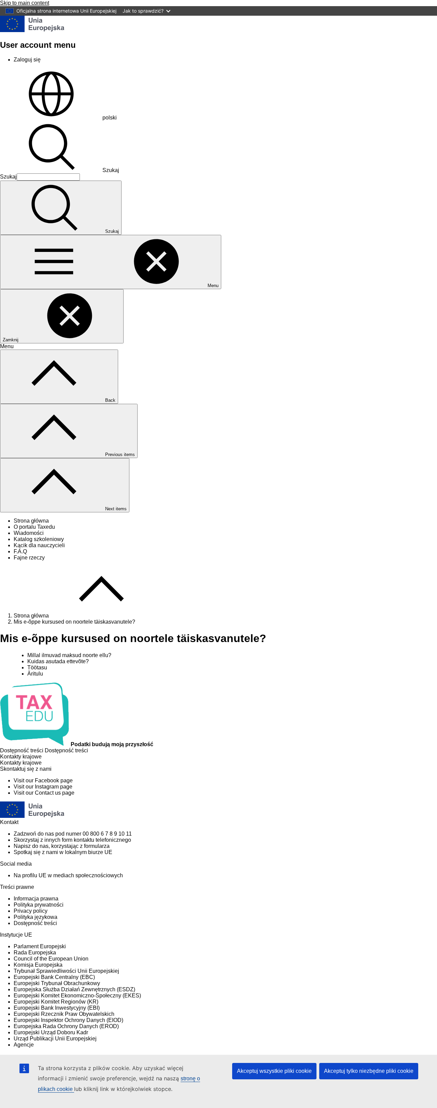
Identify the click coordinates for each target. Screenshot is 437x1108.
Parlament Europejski (40, 946)
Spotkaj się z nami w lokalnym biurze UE (63, 852)
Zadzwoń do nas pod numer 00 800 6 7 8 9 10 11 (73, 834)
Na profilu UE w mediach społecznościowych (68, 875)
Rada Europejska (35, 952)
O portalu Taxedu (34, 527)
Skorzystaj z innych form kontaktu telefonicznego (72, 840)
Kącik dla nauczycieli (39, 545)
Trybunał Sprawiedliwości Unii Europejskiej (66, 971)
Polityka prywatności (39, 905)
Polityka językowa (35, 917)
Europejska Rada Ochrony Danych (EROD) (66, 1026)
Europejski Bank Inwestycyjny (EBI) (57, 1008)
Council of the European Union (51, 959)
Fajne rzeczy (29, 557)
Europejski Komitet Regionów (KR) (56, 1002)
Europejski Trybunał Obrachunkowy (57, 983)
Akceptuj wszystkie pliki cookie (274, 1071)
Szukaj (110, 170)
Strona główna (31, 521)
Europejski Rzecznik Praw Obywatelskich (64, 1014)
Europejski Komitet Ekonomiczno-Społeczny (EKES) (77, 995)
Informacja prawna (36, 898)
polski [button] (109, 117)
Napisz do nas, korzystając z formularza (62, 846)
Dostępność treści (35, 923)
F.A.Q (20, 551)
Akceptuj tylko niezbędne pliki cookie (368, 1071)
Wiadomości (29, 533)
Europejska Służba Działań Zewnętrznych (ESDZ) (74, 989)
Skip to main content (24, 3)
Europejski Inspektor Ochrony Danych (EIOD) (68, 1020)
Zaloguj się (27, 59)
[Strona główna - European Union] (32, 30)
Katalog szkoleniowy (39, 539)
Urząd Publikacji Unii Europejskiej (55, 1038)
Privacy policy (30, 911)
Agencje (24, 1045)
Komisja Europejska (38, 965)
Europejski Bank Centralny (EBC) (54, 977)
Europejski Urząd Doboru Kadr (51, 1032)
